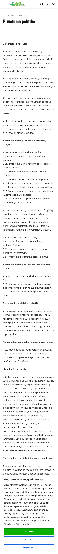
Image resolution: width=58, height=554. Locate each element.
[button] (41, 4)
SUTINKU (29, 531)
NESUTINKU (29, 547)
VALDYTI (29, 539)
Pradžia (6, 16)
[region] (29, 514)
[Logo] (17, 4)
